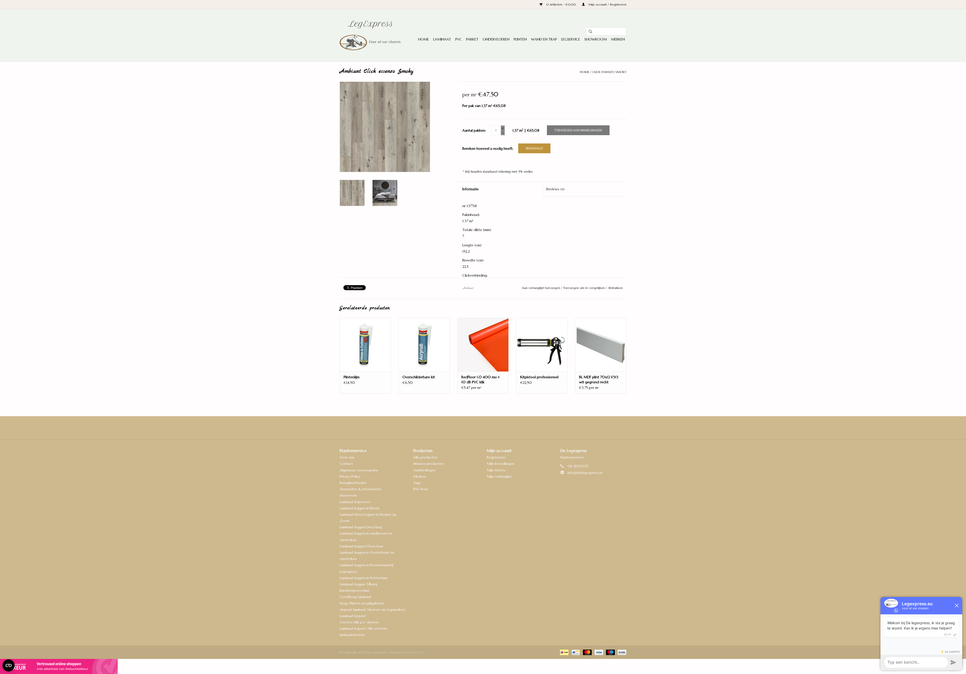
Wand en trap (544, 39)
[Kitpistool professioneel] (542, 345)
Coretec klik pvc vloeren (359, 622)
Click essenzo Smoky (609, 72)
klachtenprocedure (355, 590)
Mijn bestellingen (500, 463)
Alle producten (425, 457)
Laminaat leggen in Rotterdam (363, 578)
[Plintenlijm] (365, 345)
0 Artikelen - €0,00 (561, 4)
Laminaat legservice (355, 502)
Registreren (496, 457)
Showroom (595, 39)
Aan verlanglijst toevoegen (541, 288)
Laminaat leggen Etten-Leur (361, 546)
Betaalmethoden (353, 482)
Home (423, 39)
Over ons (347, 457)
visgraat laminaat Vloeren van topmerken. (373, 609)
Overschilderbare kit (419, 377)
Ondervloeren (496, 39)
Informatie (470, 189)
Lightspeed (415, 652)
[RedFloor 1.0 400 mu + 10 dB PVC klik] (483, 345)
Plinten (520, 39)
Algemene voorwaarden (359, 470)
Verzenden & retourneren (360, 489)
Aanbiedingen (424, 470)
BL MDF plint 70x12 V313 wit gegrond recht (598, 379)
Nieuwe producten (428, 463)
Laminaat (442, 39)
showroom (348, 495)
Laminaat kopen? (353, 616)
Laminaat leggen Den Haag (361, 527)
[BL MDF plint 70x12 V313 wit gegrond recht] (600, 345)
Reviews (555, 189)
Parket (472, 39)
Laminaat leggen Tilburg (358, 584)
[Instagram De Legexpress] (497, 428)
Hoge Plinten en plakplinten (362, 603)
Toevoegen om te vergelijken (584, 288)
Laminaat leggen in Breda (359, 508)
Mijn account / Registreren (606, 4)
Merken (618, 39)
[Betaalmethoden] (564, 652)
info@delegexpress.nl (585, 472)
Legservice (570, 39)
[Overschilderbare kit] (424, 345)
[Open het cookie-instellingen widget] (9, 663)
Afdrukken (615, 288)
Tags (417, 482)
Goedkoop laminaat (355, 596)
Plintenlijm (351, 377)
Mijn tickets (496, 470)
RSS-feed (420, 489)
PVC (458, 39)
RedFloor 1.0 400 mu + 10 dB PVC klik (480, 379)
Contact (346, 463)
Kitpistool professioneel (539, 377)
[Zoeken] (588, 31)
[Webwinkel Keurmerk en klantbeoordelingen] (483, 666)
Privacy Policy (350, 476)
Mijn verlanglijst (499, 476)
